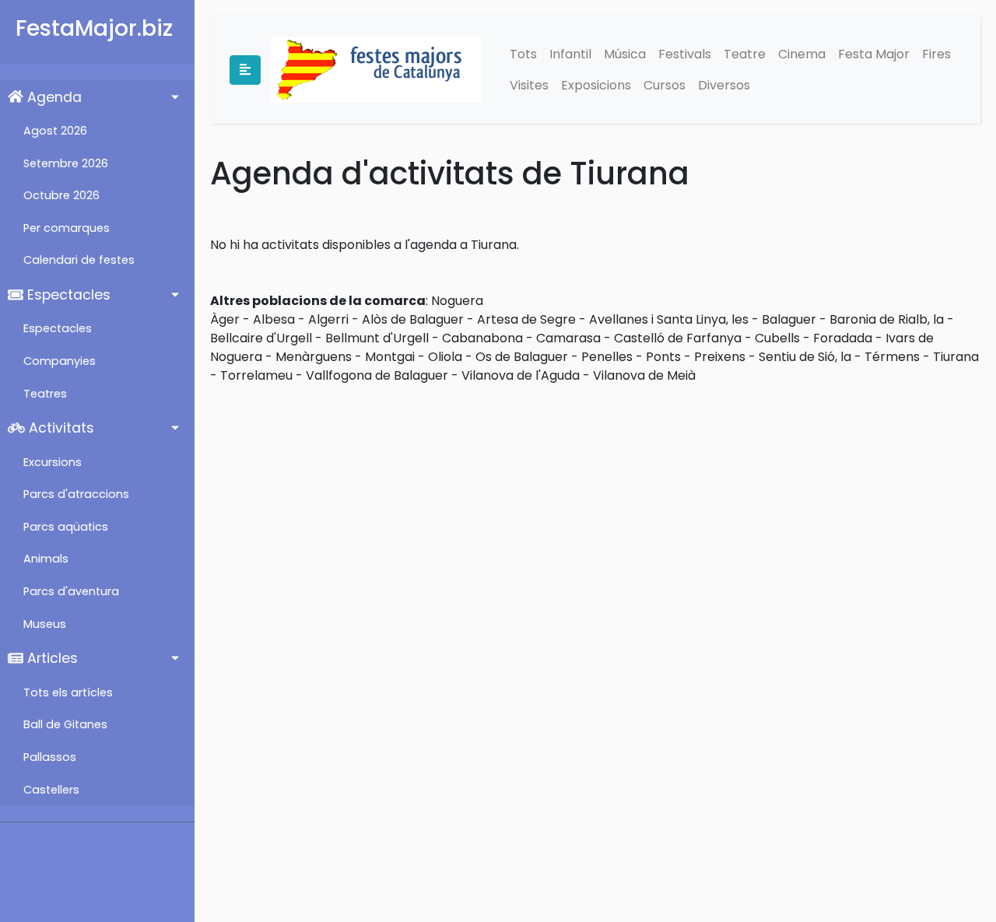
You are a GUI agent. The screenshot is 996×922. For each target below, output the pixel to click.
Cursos (665, 85)
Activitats (59, 428)
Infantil (570, 54)
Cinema (802, 54)
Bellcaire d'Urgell (261, 338)
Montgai (390, 357)
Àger (225, 319)
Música (625, 54)
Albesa (274, 319)
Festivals (684, 54)
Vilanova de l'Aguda (520, 375)
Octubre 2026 (61, 195)
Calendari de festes (79, 260)
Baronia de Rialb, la (886, 319)
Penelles (607, 357)
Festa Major (874, 54)
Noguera (457, 301)
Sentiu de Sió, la (805, 357)
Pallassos (49, 757)
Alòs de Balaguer (413, 319)
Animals (45, 558)
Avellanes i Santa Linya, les (669, 319)
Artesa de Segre (526, 319)
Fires (936, 54)
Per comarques (66, 228)
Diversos (724, 85)
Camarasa (568, 338)
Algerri (328, 319)
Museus (44, 624)
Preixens (719, 357)
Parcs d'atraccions (76, 494)
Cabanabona (482, 338)
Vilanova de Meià (644, 375)
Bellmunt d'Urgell (377, 338)
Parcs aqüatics (65, 527)
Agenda (52, 97)
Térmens (892, 357)
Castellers (51, 790)
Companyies (59, 361)
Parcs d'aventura (71, 591)
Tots (523, 54)
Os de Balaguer (521, 357)
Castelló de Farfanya (678, 338)
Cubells (777, 338)
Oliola (445, 357)
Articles (50, 658)
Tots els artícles (68, 692)
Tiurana (956, 357)
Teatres (45, 393)
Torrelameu (256, 375)
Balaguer (789, 319)
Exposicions (596, 85)
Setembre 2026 (65, 163)
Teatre (745, 54)
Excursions (52, 462)
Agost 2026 (55, 130)
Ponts (663, 357)
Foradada (842, 338)
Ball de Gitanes (65, 724)
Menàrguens (313, 357)
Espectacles (66, 295)
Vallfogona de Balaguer (377, 375)
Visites (529, 85)
